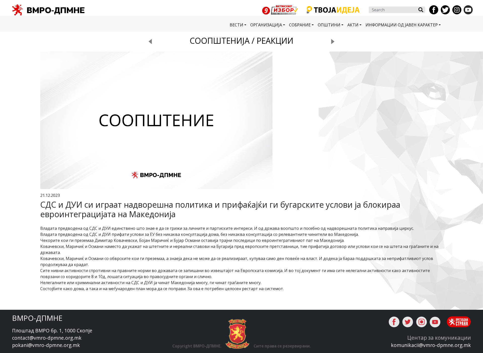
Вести (236, 25)
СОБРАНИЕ (300, 25)
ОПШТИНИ (329, 25)
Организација (266, 25)
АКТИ (352, 25)
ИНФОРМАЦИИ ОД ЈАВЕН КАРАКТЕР (402, 25)
